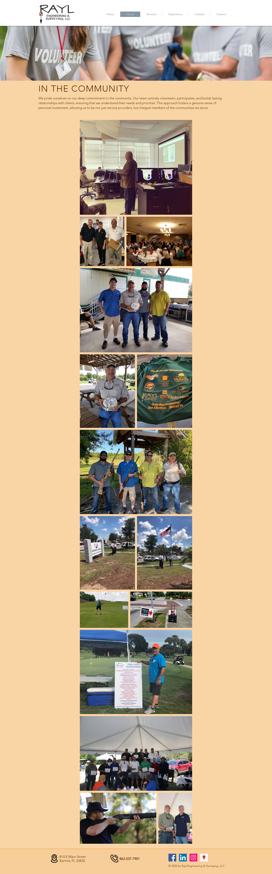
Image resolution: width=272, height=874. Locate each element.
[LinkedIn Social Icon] (183, 857)
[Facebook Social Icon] (172, 857)
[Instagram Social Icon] (193, 857)
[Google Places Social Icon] (204, 857)
